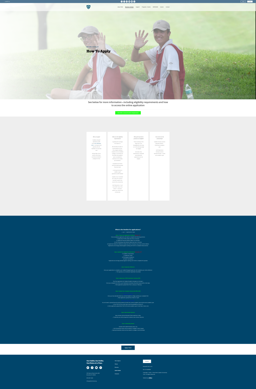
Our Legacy (118, 360)
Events (117, 367)
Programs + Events (146, 7)
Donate (250, 1)
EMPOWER (155, 7)
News (116, 364)
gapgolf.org (7, 1)
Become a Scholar (129, 7)
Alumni (162, 7)
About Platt (120, 7)
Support (138, 7)
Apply (243, 1)
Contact (168, 7)
